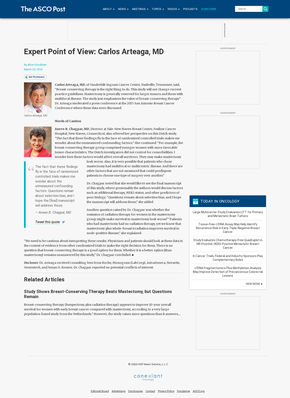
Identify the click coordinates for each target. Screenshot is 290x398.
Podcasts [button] (190, 9)
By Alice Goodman (35, 64)
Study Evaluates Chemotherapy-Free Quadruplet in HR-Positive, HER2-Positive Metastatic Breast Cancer (227, 243)
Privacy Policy (166, 391)
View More (253, 283)
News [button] (122, 9)
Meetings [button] (139, 9)
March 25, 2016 (33, 69)
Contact (150, 391)
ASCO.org (199, 391)
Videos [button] (173, 9)
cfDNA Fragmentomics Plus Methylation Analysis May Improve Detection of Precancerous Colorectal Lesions (228, 271)
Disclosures (135, 391)
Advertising (118, 391)
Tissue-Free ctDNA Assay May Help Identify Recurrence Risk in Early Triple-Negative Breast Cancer (228, 228)
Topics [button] (157, 9)
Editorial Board (100, 391)
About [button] (108, 9)
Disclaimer (183, 391)
